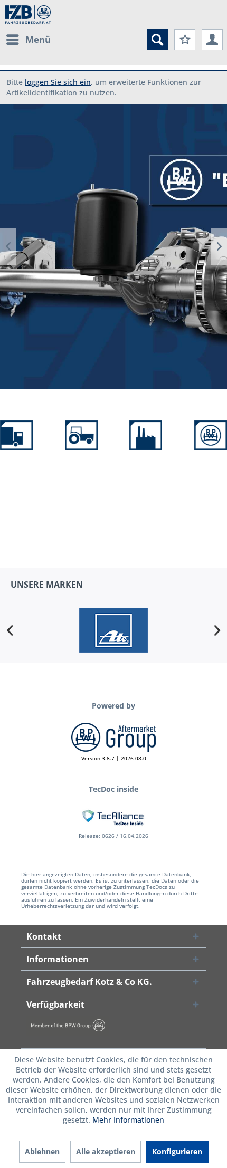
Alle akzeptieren (105, 1151)
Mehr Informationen (128, 1120)
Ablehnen (42, 1151)
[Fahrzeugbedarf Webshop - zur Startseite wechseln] (28, 14)
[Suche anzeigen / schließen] (157, 39)
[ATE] (113, 630)
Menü (38, 39)
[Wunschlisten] (184, 39)
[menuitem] (28, 39)
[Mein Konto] (212, 39)
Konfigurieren (177, 1151)
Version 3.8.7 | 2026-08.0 (113, 758)
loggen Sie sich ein (58, 82)
